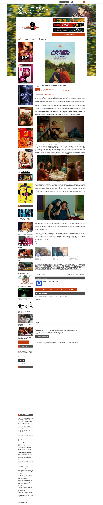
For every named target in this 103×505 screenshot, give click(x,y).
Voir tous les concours (69, 34)
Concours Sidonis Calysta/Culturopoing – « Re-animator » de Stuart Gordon (25, 420)
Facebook (39, 289)
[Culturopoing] (31, 32)
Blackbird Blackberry (57, 90)
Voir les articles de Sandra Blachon (51, 281)
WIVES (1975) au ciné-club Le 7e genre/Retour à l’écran (24, 337)
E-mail (62, 316)
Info (72, 2)
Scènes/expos (42, 39)
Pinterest (67, 289)
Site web (37, 322)
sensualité (60, 92)
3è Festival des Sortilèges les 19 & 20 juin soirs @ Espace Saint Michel (25, 285)
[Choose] (25, 61)
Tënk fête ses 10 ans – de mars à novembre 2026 (24, 311)
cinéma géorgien (46, 92)
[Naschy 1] (25, 147)
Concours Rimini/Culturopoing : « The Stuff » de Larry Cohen (25, 430)
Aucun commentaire (39, 94)
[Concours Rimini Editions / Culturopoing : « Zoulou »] (68, 20)
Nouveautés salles (50, 89)
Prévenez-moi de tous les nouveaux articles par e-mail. (48, 333)
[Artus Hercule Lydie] (25, 168)
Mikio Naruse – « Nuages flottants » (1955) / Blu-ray (25, 324)
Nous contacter (53, 2)
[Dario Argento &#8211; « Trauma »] (77, 251)
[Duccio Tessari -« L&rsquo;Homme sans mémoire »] (43, 251)
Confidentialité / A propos (42, 2)
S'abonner (21, 360)
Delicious (74, 289)
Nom (36, 316)
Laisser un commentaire (49, 94)
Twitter (46, 289)
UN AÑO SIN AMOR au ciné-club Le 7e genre (25, 259)
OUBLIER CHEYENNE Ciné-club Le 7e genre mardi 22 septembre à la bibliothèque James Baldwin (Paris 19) (25, 233)
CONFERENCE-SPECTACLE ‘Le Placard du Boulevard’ (25, 246)
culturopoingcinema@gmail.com (74, 269)
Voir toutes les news (23, 342)
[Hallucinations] (25, 104)
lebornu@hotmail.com (55, 269)
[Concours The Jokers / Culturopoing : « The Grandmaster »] (68, 30)
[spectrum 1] (25, 202)
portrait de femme (53, 92)
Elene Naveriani (46, 90)
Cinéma (20, 39)
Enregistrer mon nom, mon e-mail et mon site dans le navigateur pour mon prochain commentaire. (56, 330)
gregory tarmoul (21, 433)
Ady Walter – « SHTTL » (41, 274)
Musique (27, 39)
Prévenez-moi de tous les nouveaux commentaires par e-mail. (49, 332)
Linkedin (61, 289)
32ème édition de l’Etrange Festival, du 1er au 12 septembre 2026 (25, 219)
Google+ (53, 289)
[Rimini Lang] (25, 181)
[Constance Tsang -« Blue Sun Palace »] (60, 251)
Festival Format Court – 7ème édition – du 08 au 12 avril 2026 (25, 298)
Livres (33, 39)
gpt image (20, 439)
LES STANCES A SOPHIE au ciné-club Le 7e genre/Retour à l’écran (25, 272)
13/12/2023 (67, 90)
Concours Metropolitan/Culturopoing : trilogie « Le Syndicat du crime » (24, 446)
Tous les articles (20, 2)
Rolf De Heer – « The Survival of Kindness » (76, 274)
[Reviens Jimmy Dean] (25, 83)
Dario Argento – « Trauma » (75, 256)
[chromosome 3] (25, 125)
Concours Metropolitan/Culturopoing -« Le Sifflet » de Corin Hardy (25, 477)
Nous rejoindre (65, 2)
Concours (34, 2)
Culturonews (27, 2)
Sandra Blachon (46, 88)
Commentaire (38, 299)
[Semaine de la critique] (51, 10)
